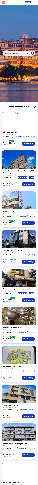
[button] (19, 121)
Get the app (28, 2)
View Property (28, 143)
